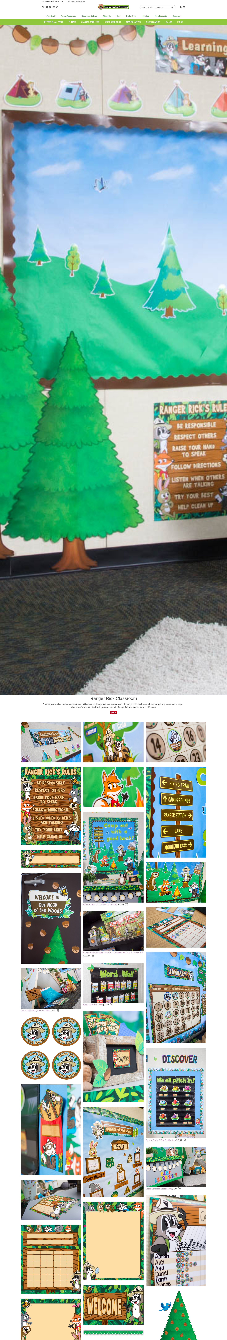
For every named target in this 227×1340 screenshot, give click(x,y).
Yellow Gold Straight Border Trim (35, 1010)
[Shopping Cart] (184, 6)
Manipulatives (133, 22)
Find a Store (131, 16)
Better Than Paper (53, 22)
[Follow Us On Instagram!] (54, 6)
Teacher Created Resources (52, 1)
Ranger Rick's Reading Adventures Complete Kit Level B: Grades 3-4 (113, 952)
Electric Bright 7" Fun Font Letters (161, 1140)
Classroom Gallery (89, 16)
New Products (161, 16)
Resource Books (113, 22)
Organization (153, 22)
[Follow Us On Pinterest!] (50, 6)
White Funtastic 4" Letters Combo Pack (100, 904)
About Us (107, 16)
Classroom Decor (90, 22)
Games (169, 22)
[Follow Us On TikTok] (57, 6)
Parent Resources (68, 16)
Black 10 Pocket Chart (93, 1004)
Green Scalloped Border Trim (159, 1188)
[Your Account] (180, 6)
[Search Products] (171, 7)
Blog (118, 16)
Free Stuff (51, 16)
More (180, 22)
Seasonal (176, 16)
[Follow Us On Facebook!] (43, 6)
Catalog (145, 16)
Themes (72, 22)
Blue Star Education (76, 1)
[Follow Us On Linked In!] (47, 6)
